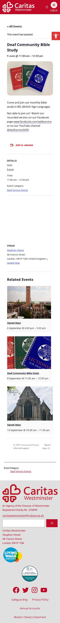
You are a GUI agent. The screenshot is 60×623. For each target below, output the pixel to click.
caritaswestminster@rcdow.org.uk (23, 515)
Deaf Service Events (17, 190)
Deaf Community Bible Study (23, 373)
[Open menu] (47, 7)
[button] (56, 36)
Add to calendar (24, 145)
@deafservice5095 (18, 130)
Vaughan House (15, 250)
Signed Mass (14, 322)
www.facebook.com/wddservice (33, 121)
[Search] (52, 523)
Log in (54, 10)
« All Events (14, 26)
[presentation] (29, 302)
